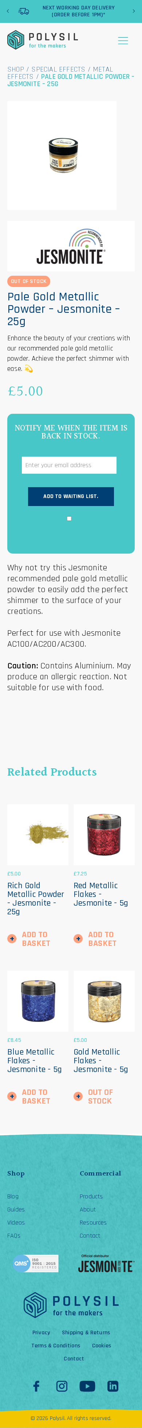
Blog (13, 1196)
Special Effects (58, 69)
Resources (93, 1222)
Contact (90, 1236)
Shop (15, 69)
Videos (16, 1222)
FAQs (13, 1236)
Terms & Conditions (55, 1346)
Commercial (100, 1173)
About (88, 1209)
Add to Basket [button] (36, 939)
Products (91, 1196)
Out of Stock (100, 1097)
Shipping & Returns (86, 1333)
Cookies (101, 1346)
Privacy (41, 1333)
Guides (16, 1209)
